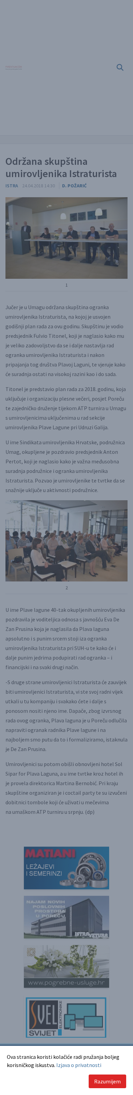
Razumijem (107, 1081)
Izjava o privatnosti (78, 1065)
